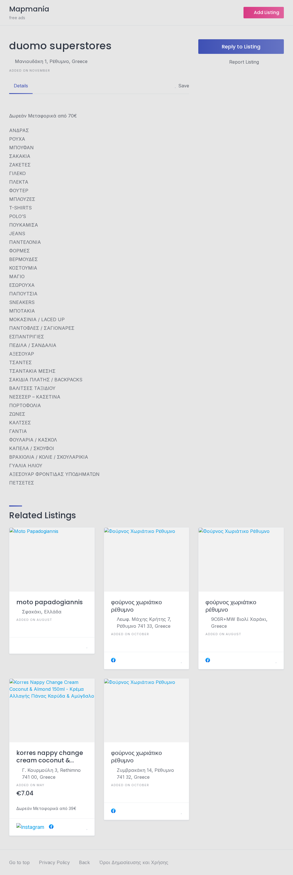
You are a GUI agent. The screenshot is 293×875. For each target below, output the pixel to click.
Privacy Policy (54, 862)
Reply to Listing (241, 46)
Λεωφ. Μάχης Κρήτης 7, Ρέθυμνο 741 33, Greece (144, 622)
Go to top (19, 862)
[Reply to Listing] (80, 645)
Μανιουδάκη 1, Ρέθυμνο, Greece (51, 61)
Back (84, 862)
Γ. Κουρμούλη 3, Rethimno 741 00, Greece (51, 773)
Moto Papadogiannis (49, 602)
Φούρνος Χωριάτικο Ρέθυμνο (136, 606)
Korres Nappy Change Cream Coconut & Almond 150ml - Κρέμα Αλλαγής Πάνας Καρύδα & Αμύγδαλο (50, 756)
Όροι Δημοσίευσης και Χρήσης (133, 862)
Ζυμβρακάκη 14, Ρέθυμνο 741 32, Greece (145, 773)
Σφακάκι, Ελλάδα (42, 612)
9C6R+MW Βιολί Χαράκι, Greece (239, 622)
